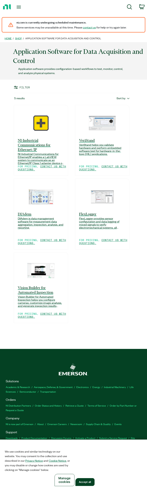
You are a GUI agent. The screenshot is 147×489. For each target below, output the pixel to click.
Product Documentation (34, 438)
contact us (89, 27)
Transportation (48, 391)
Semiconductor (28, 391)
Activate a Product (85, 438)
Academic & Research (18, 387)
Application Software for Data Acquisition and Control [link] (63, 38)
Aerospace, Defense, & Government (53, 387)
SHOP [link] (18, 38)
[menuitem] (129, 8)
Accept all (85, 481)
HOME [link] (8, 38)
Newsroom (76, 424)
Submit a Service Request (113, 438)
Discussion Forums (61, 438)
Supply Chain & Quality (98, 424)
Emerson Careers (57, 424)
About (40, 424)
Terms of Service (96, 405)
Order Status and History (48, 405)
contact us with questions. (42, 167)
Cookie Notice (57, 460)
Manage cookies (64, 480)
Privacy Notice (34, 460)
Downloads (12, 438)
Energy (96, 387)
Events (118, 424)
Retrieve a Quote (74, 405)
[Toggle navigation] (23, 7)
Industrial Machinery (115, 387)
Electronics (82, 387)
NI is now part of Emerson (19, 424)
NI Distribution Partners (18, 405)
